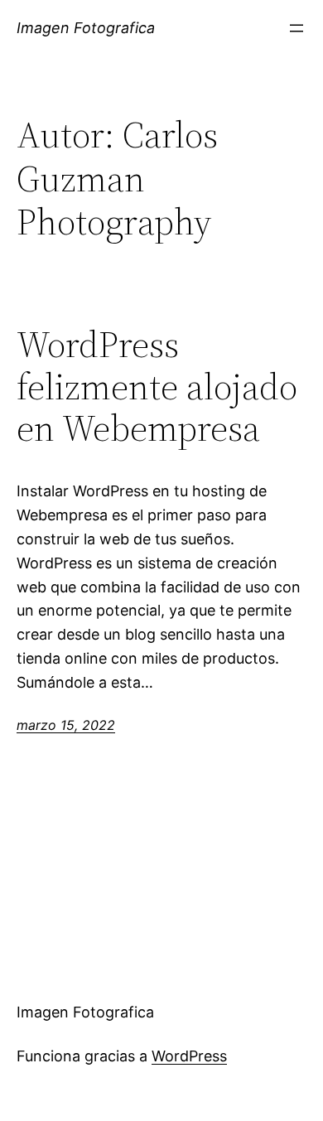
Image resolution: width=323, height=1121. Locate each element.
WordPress (189, 1056)
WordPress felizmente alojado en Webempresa (157, 387)
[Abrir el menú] (296, 28)
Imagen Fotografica (86, 27)
